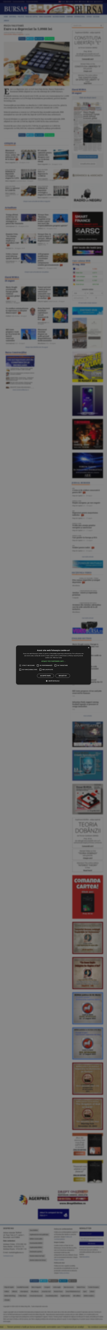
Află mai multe (57, 658)
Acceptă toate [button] (45, 676)
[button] (53, 661)
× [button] (88, 648)
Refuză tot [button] (63, 676)
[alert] (53, 665)
